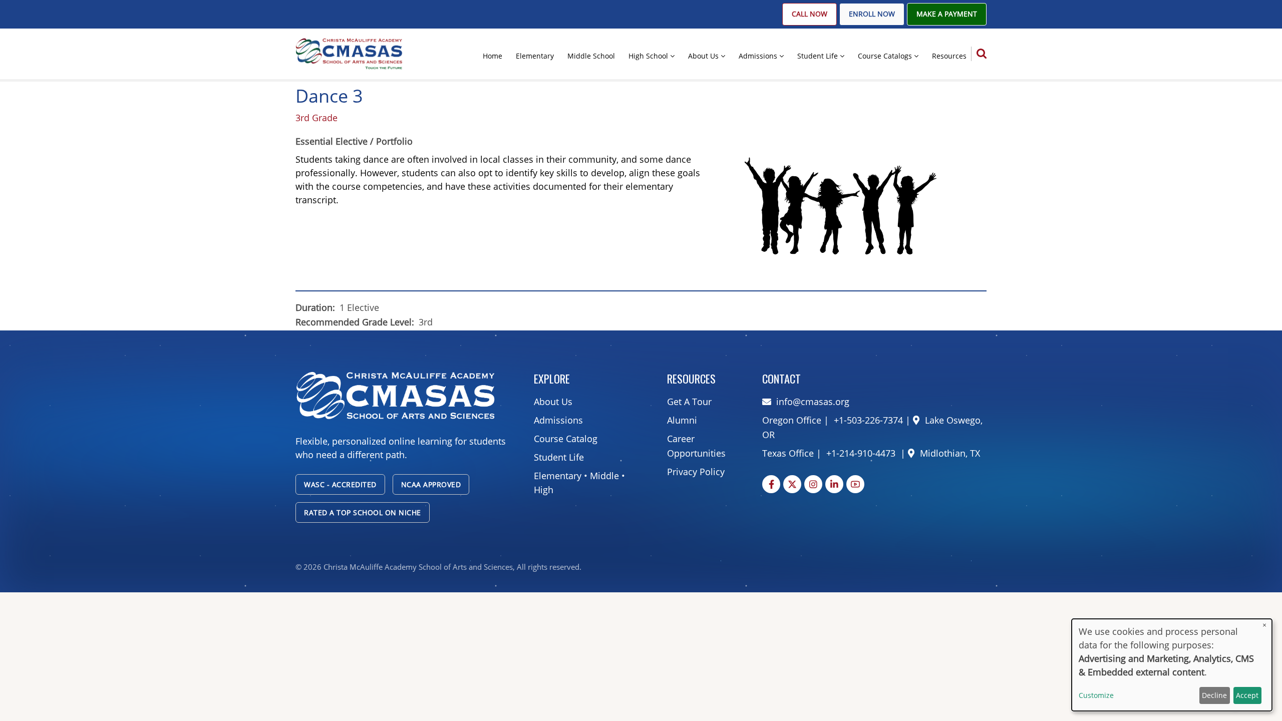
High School (648, 56)
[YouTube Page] (855, 484)
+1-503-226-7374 (867, 420)
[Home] (349, 53)
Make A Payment (946, 14)
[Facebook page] (771, 484)
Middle (604, 476)
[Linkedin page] (834, 484)
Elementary (535, 56)
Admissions (758, 56)
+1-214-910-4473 (861, 453)
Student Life (817, 56)
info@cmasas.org (813, 402)
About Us (703, 56)
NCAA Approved (431, 484)
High (543, 490)
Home (492, 56)
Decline (1214, 695)
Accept (1247, 695)
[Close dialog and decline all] (1264, 625)
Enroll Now (872, 14)
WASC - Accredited (340, 484)
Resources (949, 56)
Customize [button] (1096, 695)
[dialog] (1172, 665)
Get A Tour (689, 402)
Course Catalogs (885, 56)
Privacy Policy (696, 472)
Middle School (591, 56)
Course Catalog (565, 439)
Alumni (682, 420)
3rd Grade (316, 118)
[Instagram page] (813, 484)
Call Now (809, 14)
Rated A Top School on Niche (362, 512)
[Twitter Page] (792, 484)
